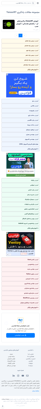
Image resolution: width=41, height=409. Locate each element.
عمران (11, 354)
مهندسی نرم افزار (11, 366)
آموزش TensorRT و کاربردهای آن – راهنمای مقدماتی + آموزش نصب (27, 24)
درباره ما (31, 366)
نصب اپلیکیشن (19, 335)
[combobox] (17, 3)
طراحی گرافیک (11, 363)
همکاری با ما (30, 356)
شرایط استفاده (5, 399)
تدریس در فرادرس (30, 359)
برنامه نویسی (11, 356)
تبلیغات (31, 363)
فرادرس (31, 361)
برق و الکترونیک (11, 361)
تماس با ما (30, 354)
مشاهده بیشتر (35, 391)
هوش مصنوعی (11, 359)
